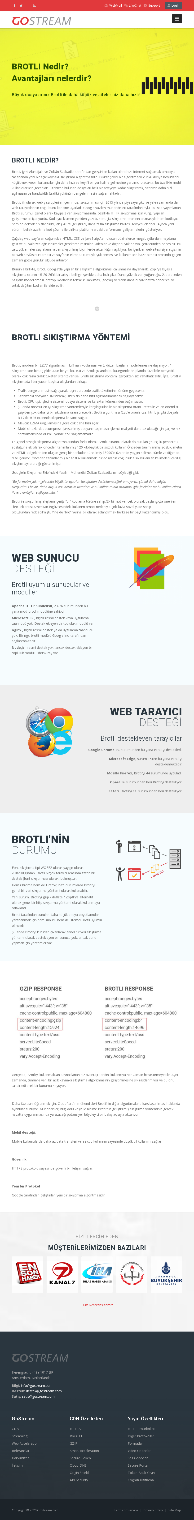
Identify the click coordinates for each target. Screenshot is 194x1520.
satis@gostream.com (38, 1396)
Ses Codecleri (138, 1458)
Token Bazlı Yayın (141, 1472)
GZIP (73, 1443)
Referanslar (20, 1450)
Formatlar (135, 1443)
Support (154, 5)
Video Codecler (139, 1450)
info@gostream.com (37, 1385)
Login (174, 5)
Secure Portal (138, 1465)
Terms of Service (126, 1510)
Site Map (174, 1510)
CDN (15, 1428)
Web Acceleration (25, 1443)
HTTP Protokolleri (141, 1428)
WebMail (115, 5)
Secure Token (80, 1458)
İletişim (17, 1465)
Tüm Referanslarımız (97, 1305)
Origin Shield (79, 1472)
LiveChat (135, 5)
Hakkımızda (20, 1458)
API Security (79, 1480)
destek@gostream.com (44, 1391)
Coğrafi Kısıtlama (141, 1480)
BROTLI (76, 1436)
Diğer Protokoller (141, 1436)
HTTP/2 (76, 1428)
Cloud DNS (78, 1465)
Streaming (19, 1436)
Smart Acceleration (84, 1450)
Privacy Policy (154, 1510)
